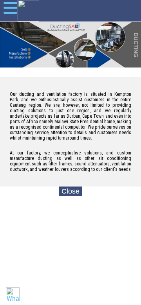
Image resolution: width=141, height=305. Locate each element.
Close (70, 191)
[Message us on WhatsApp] (13, 294)
